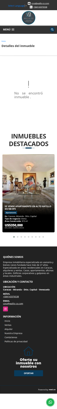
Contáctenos (11, 337)
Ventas (8, 325)
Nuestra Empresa (13, 333)
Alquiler (9, 329)
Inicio (4, 41)
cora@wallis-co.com (40, 3)
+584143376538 (40, 7)
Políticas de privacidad (16, 341)
